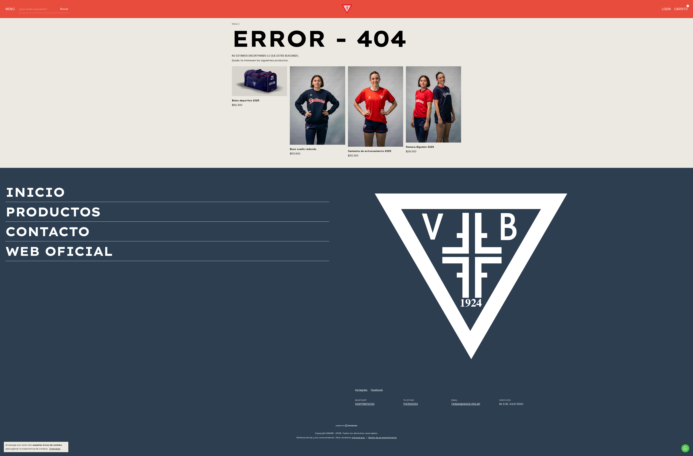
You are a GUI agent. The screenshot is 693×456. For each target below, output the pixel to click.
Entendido (54, 448)
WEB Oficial (59, 251)
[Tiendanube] (346, 426)
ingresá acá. (358, 437)
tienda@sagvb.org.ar (465, 404)
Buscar (64, 8)
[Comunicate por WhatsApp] (685, 448)
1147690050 (410, 404)
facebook (377, 390)
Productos (53, 212)
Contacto (47, 231)
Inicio (235, 23)
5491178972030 (364, 404)
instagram (361, 390)
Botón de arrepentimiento (382, 437)
